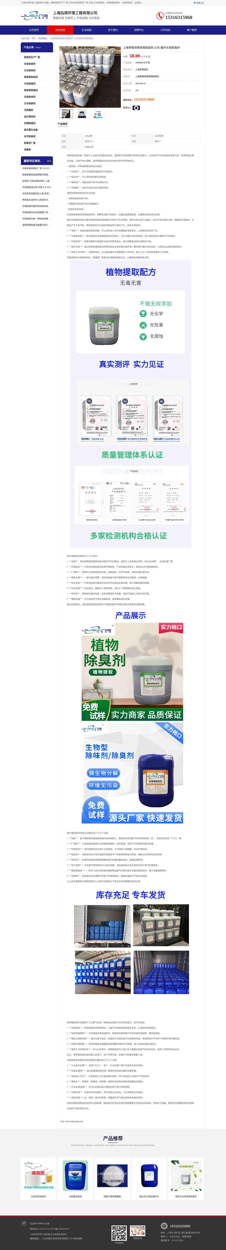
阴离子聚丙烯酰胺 (75, 1196)
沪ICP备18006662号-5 (60, 1229)
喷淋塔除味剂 (31, 77)
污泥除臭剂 (30, 83)
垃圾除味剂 (30, 97)
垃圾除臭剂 (30, 64)
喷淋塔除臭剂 (31, 90)
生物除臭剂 (30, 123)
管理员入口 (67, 1238)
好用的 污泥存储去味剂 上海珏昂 (37, 181)
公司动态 (165, 30)
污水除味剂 (30, 70)
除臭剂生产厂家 (32, 57)
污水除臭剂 (30, 103)
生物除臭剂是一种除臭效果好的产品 (37, 219)
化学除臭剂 (30, 136)
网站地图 (77, 1238)
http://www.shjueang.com (72, 1121)
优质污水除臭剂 (186, 1196)
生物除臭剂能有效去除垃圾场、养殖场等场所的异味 (37, 206)
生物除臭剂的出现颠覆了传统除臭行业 (37, 212)
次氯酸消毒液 (38, 1196)
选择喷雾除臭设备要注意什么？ (37, 225)
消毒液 (27, 149)
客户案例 (192, 30)
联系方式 (34, 39)
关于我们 (113, 30)
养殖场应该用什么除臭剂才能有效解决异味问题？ (37, 200)
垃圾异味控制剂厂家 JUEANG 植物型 (37, 168)
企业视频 (86, 30)
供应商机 (60, 30)
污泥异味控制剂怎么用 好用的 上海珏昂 (37, 193)
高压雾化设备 (31, 130)
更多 (49, 161)
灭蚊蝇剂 (28, 110)
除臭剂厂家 (30, 143)
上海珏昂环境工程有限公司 (42, 1234)
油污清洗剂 (30, 116)
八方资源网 (46, 1238)
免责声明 (57, 1238)
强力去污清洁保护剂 (112, 1196)
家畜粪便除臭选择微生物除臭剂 (37, 175)
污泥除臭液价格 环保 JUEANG (36, 187)
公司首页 (34, 30)
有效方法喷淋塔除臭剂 (149, 1196)
